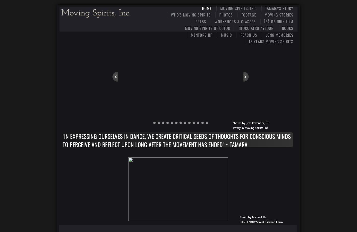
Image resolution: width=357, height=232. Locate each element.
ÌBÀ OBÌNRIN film (278, 21)
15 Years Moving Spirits (271, 41)
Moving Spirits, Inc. (238, 8)
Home (207, 8)
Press (201, 21)
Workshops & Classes (235, 21)
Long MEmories (279, 35)
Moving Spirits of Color (207, 28)
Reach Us (248, 35)
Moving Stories (279, 14)
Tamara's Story (279, 8)
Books (287, 28)
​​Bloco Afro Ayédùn (256, 28)
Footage (248, 14)
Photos (226, 14)
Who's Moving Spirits (191, 14)
